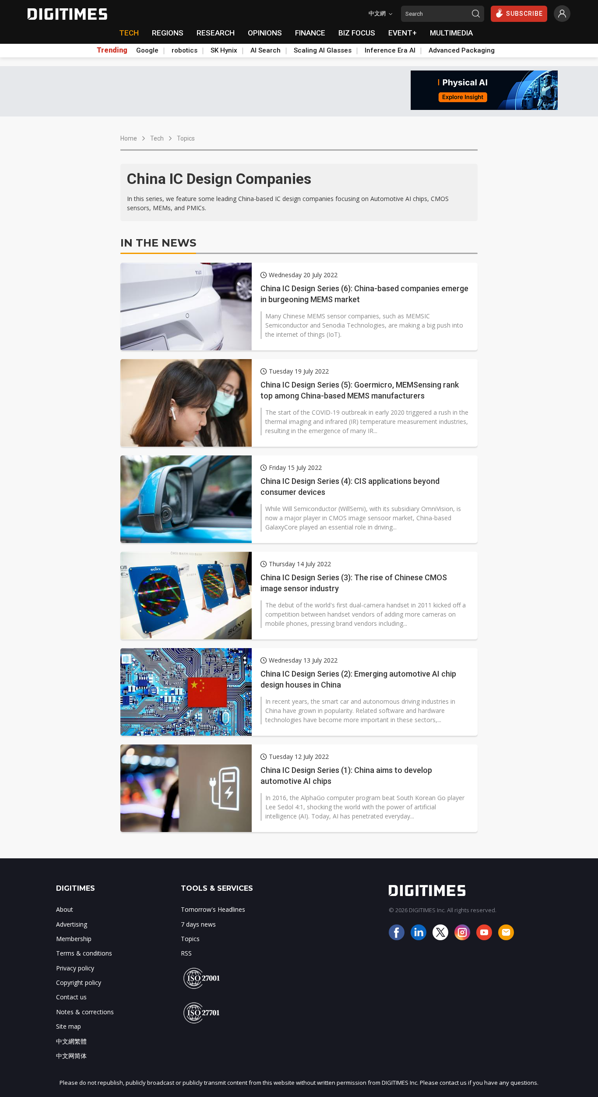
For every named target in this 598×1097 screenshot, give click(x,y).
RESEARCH (216, 32)
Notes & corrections (85, 1012)
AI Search (265, 50)
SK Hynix (224, 50)
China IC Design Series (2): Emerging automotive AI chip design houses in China (358, 679)
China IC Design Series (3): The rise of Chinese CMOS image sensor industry (353, 583)
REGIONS (167, 32)
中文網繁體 (71, 1041)
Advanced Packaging (462, 50)
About (64, 909)
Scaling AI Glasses (323, 50)
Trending (112, 50)
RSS (186, 953)
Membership (73, 939)
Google (147, 50)
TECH (129, 32)
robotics (184, 50)
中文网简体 (71, 1055)
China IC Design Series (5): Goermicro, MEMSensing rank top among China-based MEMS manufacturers (359, 390)
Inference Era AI (390, 50)
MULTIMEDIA (451, 32)
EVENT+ (402, 32)
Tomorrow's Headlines (213, 909)
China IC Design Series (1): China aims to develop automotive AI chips (346, 775)
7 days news (198, 924)
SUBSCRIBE (524, 13)
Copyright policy (78, 982)
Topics (186, 138)
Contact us (71, 997)
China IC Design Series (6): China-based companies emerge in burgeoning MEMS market (364, 294)
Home (128, 138)
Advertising (71, 924)
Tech (157, 138)
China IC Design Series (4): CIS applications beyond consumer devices (350, 486)
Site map (68, 1026)
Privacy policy (75, 968)
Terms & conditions (84, 953)
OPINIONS (265, 32)
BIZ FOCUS (356, 32)
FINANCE (310, 32)
